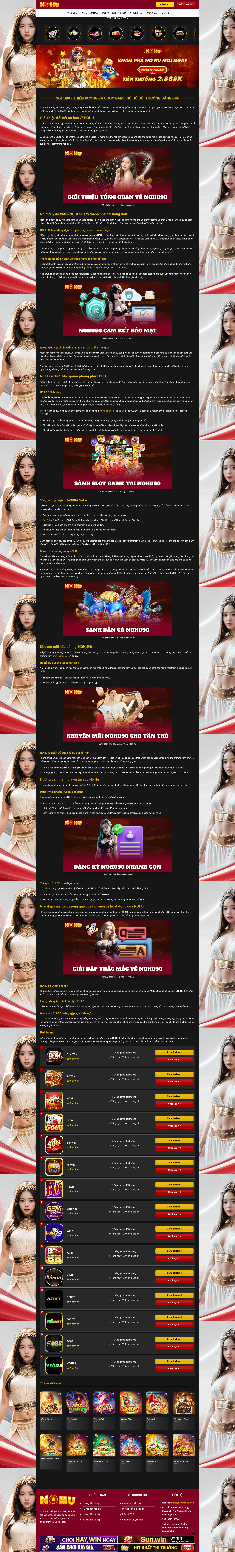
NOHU (43, 1511)
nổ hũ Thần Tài (107, 411)
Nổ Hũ (84, 13)
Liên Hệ (165, 13)
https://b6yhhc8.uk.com (182, 1502)
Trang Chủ (71, 13)
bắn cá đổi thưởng (58, 569)
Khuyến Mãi (136, 13)
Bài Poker (47, 520)
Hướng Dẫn (152, 13)
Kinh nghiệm (119, 13)
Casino (105, 13)
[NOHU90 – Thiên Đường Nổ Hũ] (51, 4)
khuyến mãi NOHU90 (63, 656)
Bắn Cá (94, 13)
